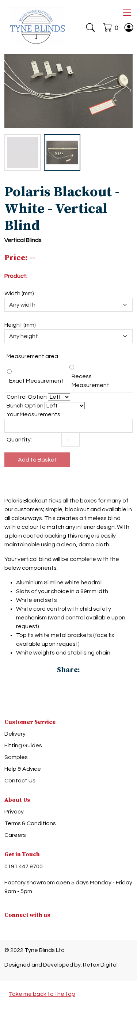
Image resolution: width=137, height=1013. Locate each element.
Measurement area (32, 356)
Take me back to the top (42, 994)
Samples (16, 757)
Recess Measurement (90, 380)
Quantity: (19, 440)
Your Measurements (33, 414)
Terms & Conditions (30, 823)
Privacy (14, 812)
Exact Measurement (36, 381)
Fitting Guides (23, 745)
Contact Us (19, 781)
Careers (15, 835)
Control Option (27, 397)
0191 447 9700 (23, 866)
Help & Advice (22, 769)
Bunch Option (25, 406)
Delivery (15, 734)
